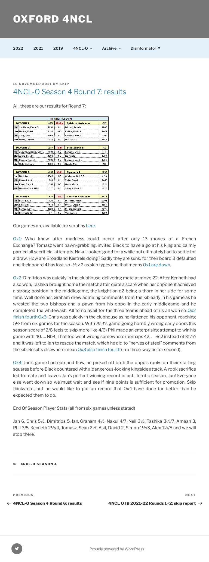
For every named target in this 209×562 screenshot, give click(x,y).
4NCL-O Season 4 (39, 464)
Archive (109, 48)
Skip (64, 84)
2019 (58, 48)
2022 (18, 48)
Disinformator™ (145, 48)
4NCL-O (80, 48)
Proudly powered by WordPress (117, 549)
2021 (38, 48)
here (90, 225)
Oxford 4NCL (53, 19)
